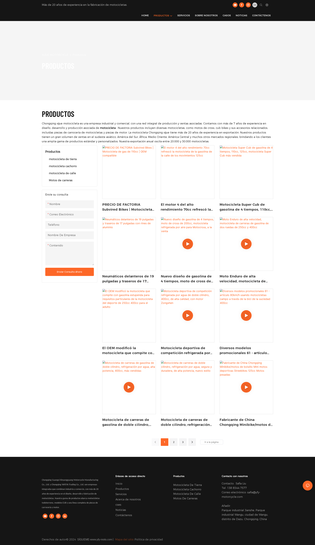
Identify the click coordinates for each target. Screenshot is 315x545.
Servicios (121, 494)
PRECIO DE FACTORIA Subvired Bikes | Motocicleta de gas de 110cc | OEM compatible (127, 207)
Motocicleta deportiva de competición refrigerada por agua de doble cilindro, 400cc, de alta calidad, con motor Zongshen (187, 350)
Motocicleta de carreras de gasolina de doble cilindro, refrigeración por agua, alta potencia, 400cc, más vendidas (128, 422)
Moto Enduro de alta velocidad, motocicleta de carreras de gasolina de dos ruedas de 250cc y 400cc (244, 279)
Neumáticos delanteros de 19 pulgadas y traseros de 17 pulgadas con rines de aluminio (128, 279)
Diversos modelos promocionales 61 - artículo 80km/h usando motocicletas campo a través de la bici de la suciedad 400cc (246, 350)
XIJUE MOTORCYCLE (55, 54)
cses (118, 504)
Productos (79, 54)
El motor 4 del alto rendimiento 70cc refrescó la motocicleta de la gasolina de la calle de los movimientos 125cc (187, 207)
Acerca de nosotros (128, 499)
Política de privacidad (149, 539)
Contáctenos (124, 515)
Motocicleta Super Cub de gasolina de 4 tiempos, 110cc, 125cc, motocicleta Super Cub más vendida (245, 207)
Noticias (121, 510)
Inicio (119, 483)
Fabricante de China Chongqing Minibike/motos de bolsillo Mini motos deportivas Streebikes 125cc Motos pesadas (246, 422)
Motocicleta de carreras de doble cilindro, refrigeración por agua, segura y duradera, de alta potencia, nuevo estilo (187, 422)
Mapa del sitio (124, 539)
